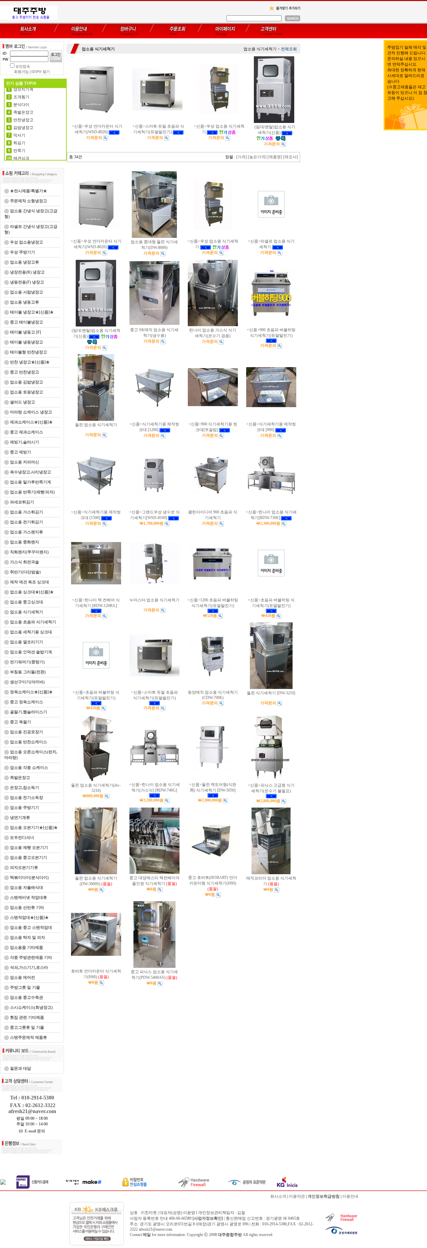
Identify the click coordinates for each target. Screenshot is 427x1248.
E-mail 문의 (34, 1131)
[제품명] (275, 157)
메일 (147, 1234)
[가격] (241, 157)
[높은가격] (257, 157)
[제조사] (290, 157)
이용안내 (350, 1196)
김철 (241, 1212)
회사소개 (278, 1196)
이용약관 (297, 1196)
